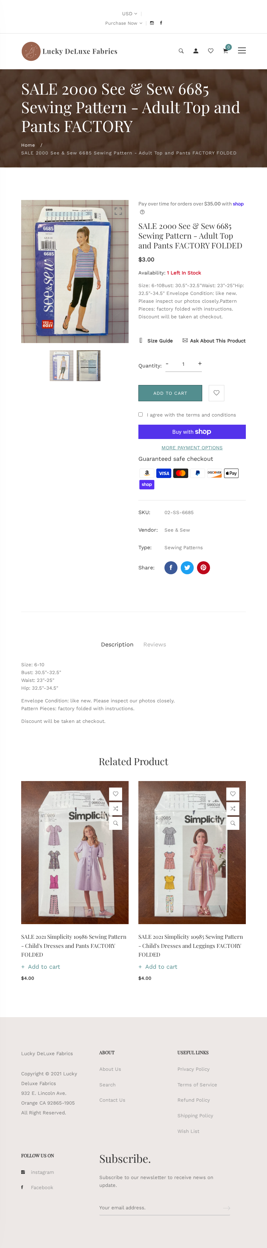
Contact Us (112, 1100)
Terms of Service (197, 1085)
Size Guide (159, 341)
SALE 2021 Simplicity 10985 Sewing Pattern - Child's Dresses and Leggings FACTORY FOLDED (190, 945)
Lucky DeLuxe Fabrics (47, 1053)
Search (107, 1085)
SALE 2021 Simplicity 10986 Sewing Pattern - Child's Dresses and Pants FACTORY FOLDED (73, 945)
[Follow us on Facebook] (170, 567)
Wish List (188, 1131)
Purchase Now (121, 23)
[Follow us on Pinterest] (203, 567)
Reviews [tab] (154, 644)
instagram (42, 1172)
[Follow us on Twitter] (187, 567)
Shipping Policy (195, 1116)
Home (28, 145)
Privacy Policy (193, 1069)
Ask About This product (218, 341)
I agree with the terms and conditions (191, 415)
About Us (110, 1069)
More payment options (192, 448)
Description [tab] (117, 644)
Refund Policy (193, 1100)
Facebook (42, 1187)
